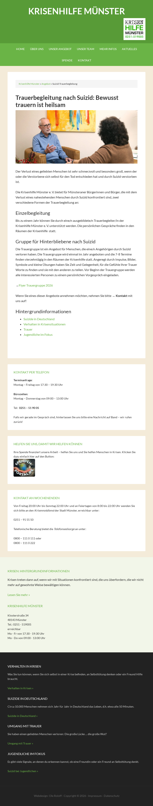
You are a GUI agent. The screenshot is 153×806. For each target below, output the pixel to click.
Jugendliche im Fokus (38, 334)
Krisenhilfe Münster (76, 11)
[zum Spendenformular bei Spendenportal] (24, 475)
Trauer (28, 329)
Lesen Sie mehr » (19, 595)
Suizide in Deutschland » (22, 716)
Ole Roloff (55, 795)
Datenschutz (111, 795)
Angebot (45, 83)
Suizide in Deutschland (39, 319)
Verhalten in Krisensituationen (45, 324)
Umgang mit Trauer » (20, 743)
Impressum (95, 795)
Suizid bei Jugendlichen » (23, 771)
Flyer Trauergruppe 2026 (36, 285)
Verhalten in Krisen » (20, 688)
